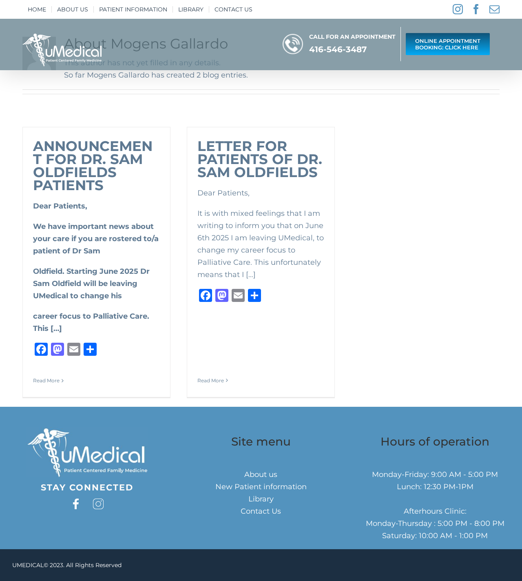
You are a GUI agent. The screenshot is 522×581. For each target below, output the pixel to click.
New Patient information (261, 486)
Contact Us (261, 511)
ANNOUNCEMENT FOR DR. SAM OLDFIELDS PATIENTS (93, 165)
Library (261, 499)
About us (260, 474)
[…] (56, 328)
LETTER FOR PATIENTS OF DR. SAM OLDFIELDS (259, 159)
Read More (46, 380)
